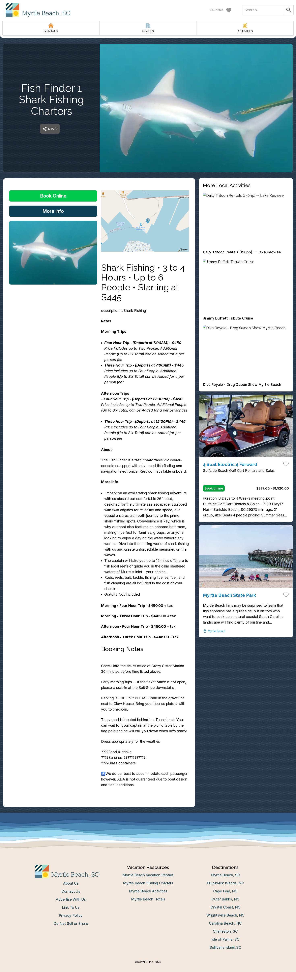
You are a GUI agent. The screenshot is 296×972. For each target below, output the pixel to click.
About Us (71, 883)
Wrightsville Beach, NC (225, 915)
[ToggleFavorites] (286, 464)
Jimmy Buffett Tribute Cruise (228, 318)
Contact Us (70, 891)
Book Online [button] (53, 196)
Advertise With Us (71, 899)
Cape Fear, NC (225, 891)
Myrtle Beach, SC (225, 875)
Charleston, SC (225, 931)
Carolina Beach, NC (225, 923)
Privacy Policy (71, 915)
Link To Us (71, 907)
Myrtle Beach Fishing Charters (148, 883)
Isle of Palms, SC (225, 939)
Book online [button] (214, 488)
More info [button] (53, 211)
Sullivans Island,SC (225, 947)
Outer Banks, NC (225, 899)
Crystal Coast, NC (225, 907)
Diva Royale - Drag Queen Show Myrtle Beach (242, 384)
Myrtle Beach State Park (229, 595)
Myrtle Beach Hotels (148, 899)
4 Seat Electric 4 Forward (230, 464)
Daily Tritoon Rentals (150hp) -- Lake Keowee (242, 252)
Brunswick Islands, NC (225, 883)
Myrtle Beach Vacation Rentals (148, 875)
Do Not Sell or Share (71, 923)
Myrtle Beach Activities (148, 891)
